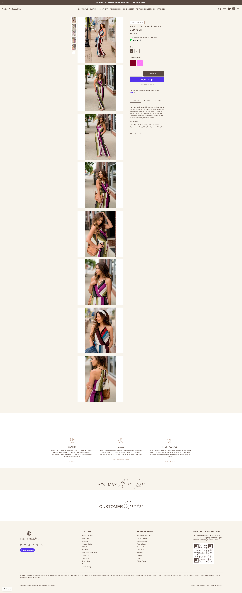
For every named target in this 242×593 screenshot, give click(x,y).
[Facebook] (21, 544)
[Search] (220, 9)
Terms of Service (200, 585)
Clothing (94, 9)
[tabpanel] (147, 117)
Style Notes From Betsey (90, 552)
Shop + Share (86, 538)
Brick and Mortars (142, 541)
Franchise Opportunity (144, 535)
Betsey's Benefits (87, 535)
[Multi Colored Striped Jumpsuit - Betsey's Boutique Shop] (74, 20)
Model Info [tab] (158, 100)
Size (131, 47)
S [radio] (131, 51)
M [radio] (136, 51)
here (28, 577)
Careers (139, 555)
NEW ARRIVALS (82, 9)
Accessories (115, 9)
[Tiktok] (33, 544)
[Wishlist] (229, 9)
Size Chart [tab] (147, 100)
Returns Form (141, 544)
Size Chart (140, 550)
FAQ (138, 558)
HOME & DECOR (128, 9)
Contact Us (85, 555)
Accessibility (218, 585)
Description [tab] (135, 100)
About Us (72, 461)
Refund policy (210, 585)
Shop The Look (170, 461)
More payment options (147, 84)
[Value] (121, 440)
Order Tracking (86, 567)
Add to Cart (154, 74)
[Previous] (74, 15)
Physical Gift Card (87, 544)
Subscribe (85, 541)
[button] (100, 40)
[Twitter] (42, 544)
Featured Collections (145, 9)
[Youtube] (25, 544)
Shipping (140, 552)
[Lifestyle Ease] (169, 440)
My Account (86, 558)
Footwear (103, 9)
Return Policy (141, 547)
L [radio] (140, 51)
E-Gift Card (85, 547)
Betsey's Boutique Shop (30, 585)
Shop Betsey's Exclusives (121, 459)
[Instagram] (29, 544)
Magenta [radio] (140, 63)
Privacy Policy (141, 561)
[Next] (74, 53)
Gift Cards (161, 9)
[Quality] (72, 440)
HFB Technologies (50, 585)
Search (84, 564)
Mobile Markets (142, 538)
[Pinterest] (37, 544)
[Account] (238, 9)
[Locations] (233, 9)
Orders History (86, 561)
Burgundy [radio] (133, 63)
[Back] (2, 3)
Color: (135, 57)
